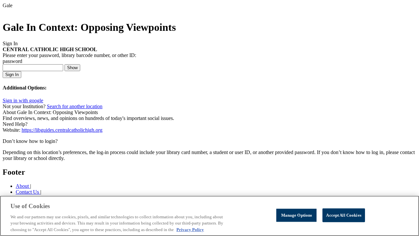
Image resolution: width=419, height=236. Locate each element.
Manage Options (296, 215)
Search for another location (74, 106)
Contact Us (28, 192)
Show (72, 67)
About (23, 186)
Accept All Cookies (343, 215)
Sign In (12, 74)
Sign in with (23, 100)
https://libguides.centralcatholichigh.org (62, 130)
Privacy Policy (190, 229)
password (12, 61)
